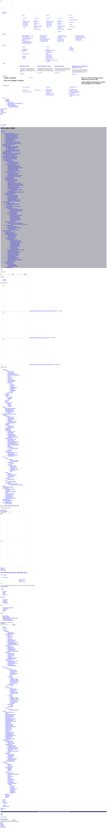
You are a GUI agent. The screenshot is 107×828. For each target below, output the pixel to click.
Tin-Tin (9, 376)
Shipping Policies (11, 104)
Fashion (7, 424)
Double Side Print (22, 581)
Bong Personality (8, 402)
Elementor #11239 (24, 66)
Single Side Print (22, 579)
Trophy (6, 492)
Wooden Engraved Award (10, 498)
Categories (2, 131)
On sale (4, 279)
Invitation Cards (11, 418)
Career (4, 592)
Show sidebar (3, 509)
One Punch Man (11, 381)
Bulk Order (5, 602)
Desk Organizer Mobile (10, 489)
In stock (4, 280)
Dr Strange (12, 384)
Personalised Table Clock (8, 500)
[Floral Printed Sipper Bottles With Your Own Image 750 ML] (16, 364)
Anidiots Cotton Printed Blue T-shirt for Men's (39, 337)
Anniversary (7, 394)
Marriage (7, 400)
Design (4, 407)
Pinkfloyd (10, 398)
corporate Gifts (6, 488)
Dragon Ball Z (11, 372)
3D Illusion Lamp (11, 431)
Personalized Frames (12, 442)
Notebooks (10, 420)
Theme (4, 369)
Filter (25, 274)
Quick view (2, 569)
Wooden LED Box (11, 435)
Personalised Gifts (59, 66)
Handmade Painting (12, 434)
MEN (6, 458)
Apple (9, 412)
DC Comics (10, 392)
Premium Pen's (8, 428)
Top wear (10, 464)
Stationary (7, 416)
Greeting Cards (11, 419)
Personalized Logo (9, 495)
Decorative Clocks (6, 499)
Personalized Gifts (9, 438)
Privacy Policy (11, 102)
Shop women (8, 482)
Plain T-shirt (12, 468)
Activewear (10, 459)
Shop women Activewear (13, 483)
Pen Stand (7, 490)
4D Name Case (11, 453)
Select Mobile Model (9, 411)
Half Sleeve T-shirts (14, 460)
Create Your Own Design (8, 607)
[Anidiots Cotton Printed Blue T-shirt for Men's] (16, 337)
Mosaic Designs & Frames (44, 66)
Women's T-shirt (11, 427)
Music (6, 396)
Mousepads (7, 423)
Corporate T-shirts (9, 494)
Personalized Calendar (12, 421)
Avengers (10, 382)
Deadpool (12, 389)
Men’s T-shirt (10, 632)
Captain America (13, 387)
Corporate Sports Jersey (10, 493)
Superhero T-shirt (13, 467)
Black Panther (13, 390)
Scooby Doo (10, 377)
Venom (11, 391)
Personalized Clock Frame (8, 487)
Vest (11, 471)
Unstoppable (10, 397)
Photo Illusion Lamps (9, 410)
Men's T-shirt (10, 426)
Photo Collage (10, 432)
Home (1, 505)
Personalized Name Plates (13, 437)
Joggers (11, 463)
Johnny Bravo (10, 379)
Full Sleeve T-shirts (14, 469)
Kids (6, 480)
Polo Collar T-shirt (14, 461)
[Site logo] (6, 10)
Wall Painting (10, 433)
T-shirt (9, 449)
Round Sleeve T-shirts (12, 474)
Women (6, 472)
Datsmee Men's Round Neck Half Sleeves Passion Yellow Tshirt (42, 310)
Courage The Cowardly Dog (13, 374)
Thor (11, 383)
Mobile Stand (8, 429)
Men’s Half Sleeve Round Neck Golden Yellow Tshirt (13, 572)
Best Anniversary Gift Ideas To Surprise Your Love (80, 66)
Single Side (21, 580)
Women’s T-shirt (11, 633)
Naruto (9, 378)
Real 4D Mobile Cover (12, 452)
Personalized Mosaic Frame (13, 444)
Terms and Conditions (12, 105)
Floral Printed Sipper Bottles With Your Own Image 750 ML (42, 364)
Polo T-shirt (12, 470)
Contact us (7, 100)
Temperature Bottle (14, 448)
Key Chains (10, 450)
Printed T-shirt (13, 465)
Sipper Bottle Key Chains (10, 408)
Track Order (5, 601)
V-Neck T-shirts (11, 475)
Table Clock (7, 501)
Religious (10, 406)
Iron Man (12, 386)
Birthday (7, 393)
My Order (5, 600)
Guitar (9, 399)
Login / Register (6, 806)
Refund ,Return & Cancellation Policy (15, 103)
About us (7, 98)
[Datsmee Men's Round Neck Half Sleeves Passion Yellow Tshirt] (16, 310)
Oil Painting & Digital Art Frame (9, 413)
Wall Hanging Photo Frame (13, 443)
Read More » (22, 73)
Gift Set (4, 485)
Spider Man (12, 388)
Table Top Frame (8, 503)
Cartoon (7, 370)
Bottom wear (10, 462)
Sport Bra (10, 473)
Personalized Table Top (7, 502)
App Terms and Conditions (13, 106)
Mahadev (10, 404)
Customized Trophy (9, 496)
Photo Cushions (11, 440)
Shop (4, 457)
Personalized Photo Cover (13, 454)
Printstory (5, 414)
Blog (4, 593)
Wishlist (4, 609)
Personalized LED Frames (13, 441)
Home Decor (8, 430)
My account (5, 599)
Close (1, 269)
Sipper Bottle (10, 447)
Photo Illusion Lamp (12, 439)
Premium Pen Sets (11, 422)
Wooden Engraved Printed (10, 491)
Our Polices (7, 101)
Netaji (9, 403)
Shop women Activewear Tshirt (16, 484)
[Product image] (13, 566)
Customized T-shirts (12, 481)
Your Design (5, 608)
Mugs (9, 445)
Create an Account (4, 818)
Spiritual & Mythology (12, 373)
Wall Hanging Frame (9, 409)
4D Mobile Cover (11, 455)
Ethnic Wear (10, 477)
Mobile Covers (8, 451)
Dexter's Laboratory (12, 380)
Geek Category (11, 371)
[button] (4, 577)
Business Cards (11, 417)
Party (6, 401)
